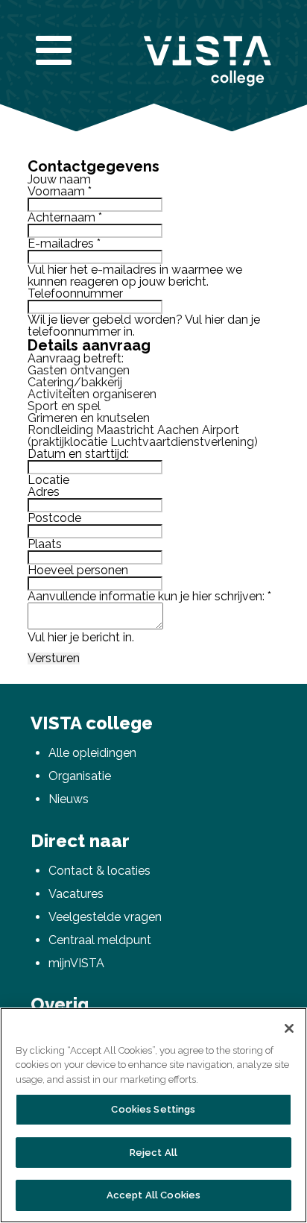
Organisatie (79, 776)
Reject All (153, 1152)
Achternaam (65, 217)
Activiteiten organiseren (92, 394)
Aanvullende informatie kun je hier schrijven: (149, 596)
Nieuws (68, 799)
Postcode (54, 518)
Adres (44, 492)
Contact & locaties (99, 871)
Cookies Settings (153, 1109)
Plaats (45, 544)
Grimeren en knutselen (89, 418)
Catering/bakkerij (75, 382)
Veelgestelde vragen (105, 917)
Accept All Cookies (153, 1195)
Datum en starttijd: (78, 454)
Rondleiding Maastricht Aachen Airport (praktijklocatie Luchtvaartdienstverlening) (143, 436)
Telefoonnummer (75, 293)
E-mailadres (64, 243)
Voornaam (60, 191)
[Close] (289, 1028)
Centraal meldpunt (99, 940)
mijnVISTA (76, 963)
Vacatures (76, 894)
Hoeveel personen (78, 570)
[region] (153, 1115)
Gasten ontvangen (79, 370)
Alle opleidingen (92, 753)
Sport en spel (64, 406)
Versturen (54, 658)
